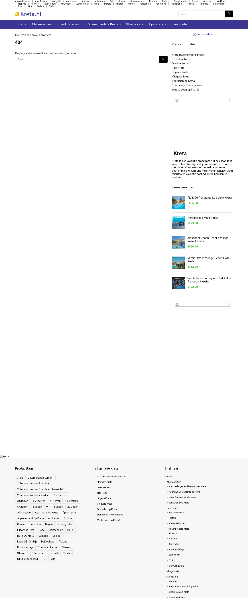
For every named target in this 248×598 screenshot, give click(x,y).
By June (173, 538)
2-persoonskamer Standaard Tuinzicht (40, 489)
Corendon (35, 524)
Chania (121, 1)
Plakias (190, 4)
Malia (96, 4)
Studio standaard (27, 559)
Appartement (70, 512)
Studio (67, 553)
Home (21, 24)
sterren (66, 547)
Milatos (119, 4)
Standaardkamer (48, 547)
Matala (107, 4)
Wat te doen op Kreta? (185, 89)
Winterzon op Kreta (179, 502)
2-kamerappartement (41, 477)
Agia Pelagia (41, 1)
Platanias (203, 4)
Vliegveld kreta (180, 76)
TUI (44, 559)
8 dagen (37, 506)
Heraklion (220, 1)
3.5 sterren (38, 500)
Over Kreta (179, 24)
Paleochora (145, 4)
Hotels (172, 518)
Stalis (51, 6)
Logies (56, 535)
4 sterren (55, 500)
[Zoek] (229, 14)
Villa (52, 559)
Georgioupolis (180, 1)
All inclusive (24, 512)
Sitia (29, 6)
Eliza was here (25, 530)
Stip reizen (174, 555)
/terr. (20, 477)
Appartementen (177, 512)
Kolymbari (66, 4)
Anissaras (99, 1)
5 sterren (22, 506)
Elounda (153, 1)
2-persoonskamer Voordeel (33, 495)
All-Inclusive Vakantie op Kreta (184, 491)
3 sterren (22, 500)
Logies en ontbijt (27, 541)
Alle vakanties (41, 24)
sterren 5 (53, 553)
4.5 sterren (71, 500)
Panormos (161, 4)
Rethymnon (219, 4)
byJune (68, 518)
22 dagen (72, 506)
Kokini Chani (50, 4)
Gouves (207, 1)
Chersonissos (137, 1)
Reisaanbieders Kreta (102, 24)
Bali (111, 1)
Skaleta (40, 6)
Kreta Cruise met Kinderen (182, 497)
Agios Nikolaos (22, 1)
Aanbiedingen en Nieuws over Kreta (187, 486)
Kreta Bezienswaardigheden (188, 54)
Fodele (165, 1)
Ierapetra (22, 4)
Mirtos (131, 4)
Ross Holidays (25, 547)
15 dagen (57, 506)
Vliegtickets (134, 24)
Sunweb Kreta (176, 565)
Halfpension (56, 530)
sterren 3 (22, 553)
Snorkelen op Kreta (183, 81)
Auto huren (174, 581)
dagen (49, 524)
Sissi (20, 6)
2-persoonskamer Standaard (34, 483)
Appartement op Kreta (30, 518)
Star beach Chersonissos (187, 85)
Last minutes (69, 24)
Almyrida (56, 1)
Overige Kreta (180, 63)
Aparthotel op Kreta (46, 512)
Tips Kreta (156, 24)
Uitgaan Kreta (180, 72)
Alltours (173, 533)
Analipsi (86, 1)
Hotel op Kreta (25, 535)
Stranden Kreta (181, 59)
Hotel (70, 530)
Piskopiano (176, 4)
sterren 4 (37, 553)
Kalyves (35, 4)
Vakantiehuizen (177, 523)
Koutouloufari (82, 4)
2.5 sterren (60, 495)
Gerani (195, 1)
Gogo (42, 530)
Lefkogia (43, 535)
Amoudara (71, 1)
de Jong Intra (64, 524)
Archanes (53, 518)
